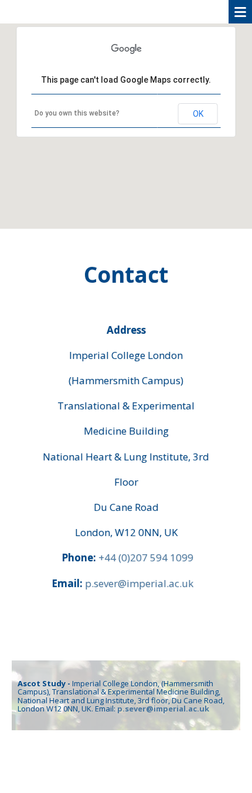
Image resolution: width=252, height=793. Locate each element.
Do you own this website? (77, 113)
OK (198, 113)
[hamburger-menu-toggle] (240, 11)
